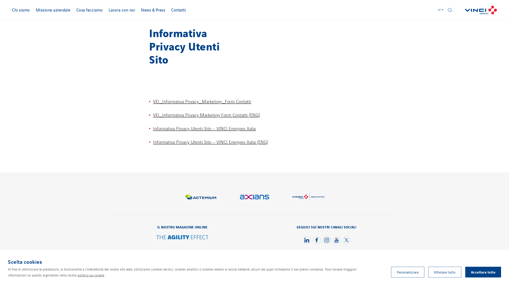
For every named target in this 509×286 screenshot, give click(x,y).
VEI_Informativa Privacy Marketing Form (193, 115)
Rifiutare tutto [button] (445, 272)
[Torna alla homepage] (481, 10)
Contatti (178, 10)
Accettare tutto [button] (483, 272)
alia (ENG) (259, 142)
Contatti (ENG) (246, 115)
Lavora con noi (122, 10)
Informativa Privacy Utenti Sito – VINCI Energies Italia (204, 128)
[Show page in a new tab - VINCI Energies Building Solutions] (308, 197)
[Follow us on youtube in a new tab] (337, 240)
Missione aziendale (53, 10)
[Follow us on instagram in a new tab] (327, 240)
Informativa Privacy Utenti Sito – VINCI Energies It (201, 142)
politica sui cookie (91, 275)
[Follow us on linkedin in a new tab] (307, 240)
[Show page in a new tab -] (182, 237)
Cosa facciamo (89, 10)
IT (439, 10)
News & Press (153, 10)
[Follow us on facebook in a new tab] (317, 240)
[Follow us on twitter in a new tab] (347, 240)
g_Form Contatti (235, 101)
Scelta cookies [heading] (25, 261)
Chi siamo (21, 10)
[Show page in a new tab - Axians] (254, 197)
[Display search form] (450, 10)
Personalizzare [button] (408, 272)
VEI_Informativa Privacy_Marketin (186, 101)
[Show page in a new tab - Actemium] (201, 197)
